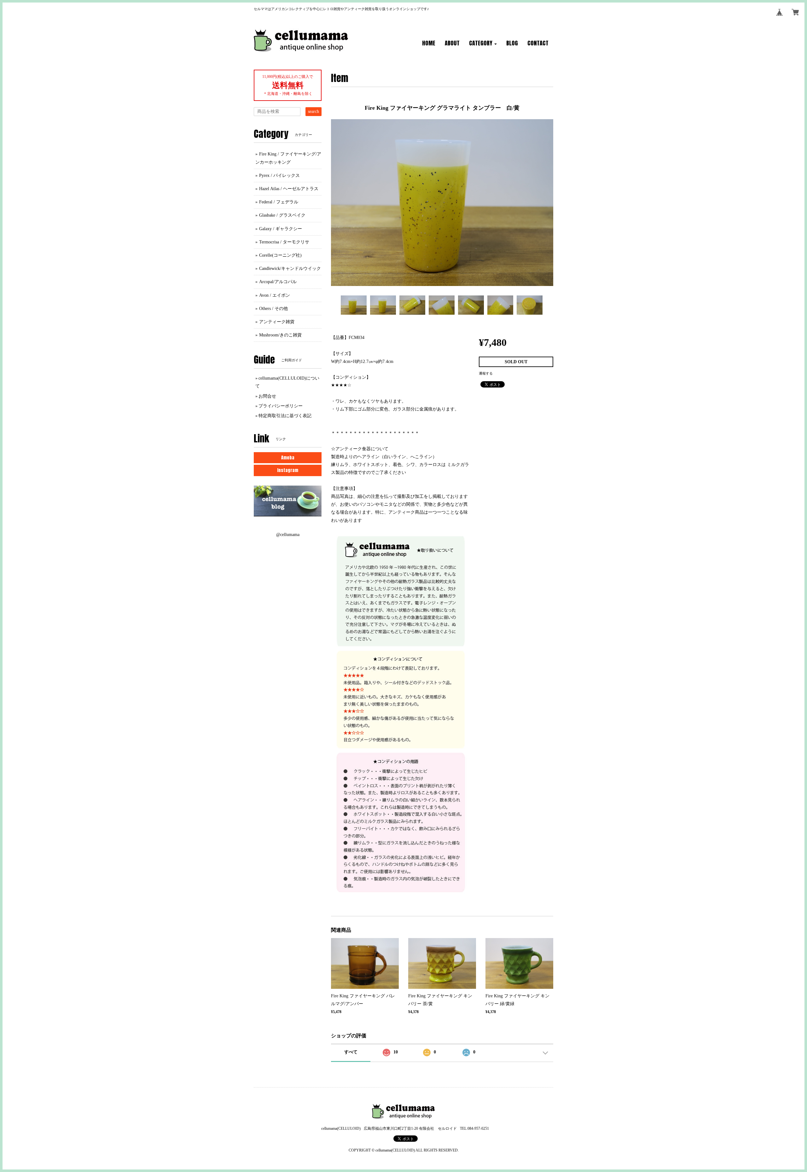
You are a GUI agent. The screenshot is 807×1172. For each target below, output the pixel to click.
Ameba (287, 457)
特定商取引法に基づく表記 (284, 415)
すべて (350, 1052)
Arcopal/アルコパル (278, 281)
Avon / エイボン (274, 295)
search (313, 111)
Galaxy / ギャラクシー (280, 228)
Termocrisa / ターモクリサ (284, 242)
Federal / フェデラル (278, 202)
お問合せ (267, 396)
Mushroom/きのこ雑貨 (280, 335)
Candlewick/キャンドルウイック (290, 268)
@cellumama (287, 534)
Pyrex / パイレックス (279, 175)
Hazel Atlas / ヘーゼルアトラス (288, 188)
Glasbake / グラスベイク (282, 215)
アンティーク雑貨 (276, 321)
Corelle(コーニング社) (280, 255)
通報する (486, 373)
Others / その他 (273, 308)
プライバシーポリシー (280, 406)
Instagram (287, 470)
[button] (483, 43)
